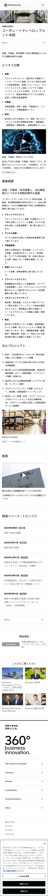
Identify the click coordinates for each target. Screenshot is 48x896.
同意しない (24, 883)
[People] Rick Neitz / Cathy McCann (11, 709)
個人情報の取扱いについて (13, 871)
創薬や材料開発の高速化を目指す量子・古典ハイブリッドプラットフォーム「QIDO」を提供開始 (23, 602)
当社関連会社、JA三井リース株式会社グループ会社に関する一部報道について (23, 582)
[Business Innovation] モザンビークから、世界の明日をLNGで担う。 (12, 686)
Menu (5, 42)
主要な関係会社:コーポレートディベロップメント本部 (33, 644)
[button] (24, 141)
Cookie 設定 (24, 876)
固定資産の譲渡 (11, 547)
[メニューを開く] (43, 5)
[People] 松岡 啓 (32, 682)
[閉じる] (45, 844)
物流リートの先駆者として (14, 441)
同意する (24, 891)
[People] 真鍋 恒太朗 (34, 708)
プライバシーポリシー (36, 868)
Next (42, 481)
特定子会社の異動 (12, 532)
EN (37, 5)
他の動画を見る (9, 172)
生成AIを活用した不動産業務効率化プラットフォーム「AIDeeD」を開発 (23, 564)
